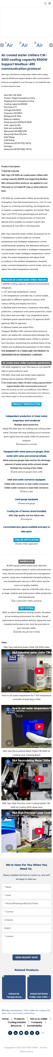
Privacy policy (26, 1051)
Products (19, 1018)
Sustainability (34, 1025)
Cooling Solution (17, 1022)
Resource (16, 1025)
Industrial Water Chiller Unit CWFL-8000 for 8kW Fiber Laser (39, 995)
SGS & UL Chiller (39, 1018)
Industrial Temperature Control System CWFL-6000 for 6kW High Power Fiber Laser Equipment (14, 995)
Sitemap (43, 1047)
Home (5, 1018)
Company (36, 1022)
